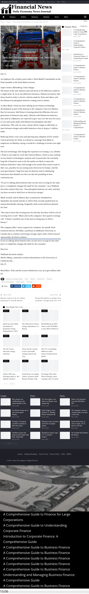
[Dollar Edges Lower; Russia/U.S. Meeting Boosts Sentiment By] (35, 413)
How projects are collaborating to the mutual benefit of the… (19, 401)
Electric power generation (8, 281)
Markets (46, 17)
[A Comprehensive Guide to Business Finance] (67, 68)
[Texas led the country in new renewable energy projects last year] (30, 341)
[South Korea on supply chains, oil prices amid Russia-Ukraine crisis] (30, 366)
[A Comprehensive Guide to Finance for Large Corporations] (67, 32)
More (66, 17)
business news (40, 279)
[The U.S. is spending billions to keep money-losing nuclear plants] (49, 341)
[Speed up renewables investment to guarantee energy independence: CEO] (11, 316)
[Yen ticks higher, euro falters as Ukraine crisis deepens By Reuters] (35, 402)
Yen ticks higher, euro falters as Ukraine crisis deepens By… (49, 401)
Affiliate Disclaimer (31, 2)
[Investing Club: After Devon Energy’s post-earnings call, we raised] (49, 366)
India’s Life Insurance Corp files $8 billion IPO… (78, 401)
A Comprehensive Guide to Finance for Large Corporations (80, 32)
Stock (57, 17)
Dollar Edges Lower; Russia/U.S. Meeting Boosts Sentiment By (49, 412)
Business (35, 17)
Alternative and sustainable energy (14, 279)
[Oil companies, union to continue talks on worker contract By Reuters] (65, 413)
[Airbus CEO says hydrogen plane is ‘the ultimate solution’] (11, 366)
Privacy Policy (51, 2)
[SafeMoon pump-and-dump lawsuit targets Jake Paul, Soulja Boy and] (6, 435)
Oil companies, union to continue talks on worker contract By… (79, 412)
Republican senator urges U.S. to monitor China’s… (50, 435)
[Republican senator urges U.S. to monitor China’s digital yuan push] (35, 435)
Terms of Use (42, 2)
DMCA (63, 2)
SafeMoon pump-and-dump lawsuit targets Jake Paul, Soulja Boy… (20, 435)
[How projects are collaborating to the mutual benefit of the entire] (6, 402)
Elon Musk (29, 281)
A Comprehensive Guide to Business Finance (79, 67)
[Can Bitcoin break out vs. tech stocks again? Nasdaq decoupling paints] (6, 413)
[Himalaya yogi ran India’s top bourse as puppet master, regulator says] (35, 424)
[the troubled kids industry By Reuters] (65, 435)
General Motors (35, 155)
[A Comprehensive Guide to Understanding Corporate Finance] (67, 43)
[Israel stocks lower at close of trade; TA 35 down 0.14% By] (65, 424)
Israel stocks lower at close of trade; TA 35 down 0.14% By (78, 424)
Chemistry (49, 279)
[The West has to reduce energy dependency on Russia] (30, 316)
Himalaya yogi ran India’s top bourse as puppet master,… (50, 424)
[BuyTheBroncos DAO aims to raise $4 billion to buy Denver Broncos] (49, 316)
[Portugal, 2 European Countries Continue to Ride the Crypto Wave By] (6, 424)
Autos (26, 279)
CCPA (58, 2)
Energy (6, 52)
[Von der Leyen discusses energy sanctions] (11, 341)
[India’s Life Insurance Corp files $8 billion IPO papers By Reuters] (65, 402)
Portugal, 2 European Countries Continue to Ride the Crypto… (19, 424)
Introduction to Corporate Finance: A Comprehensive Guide (80, 56)
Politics (23, 17)
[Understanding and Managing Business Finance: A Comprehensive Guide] (67, 124)
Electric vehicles (20, 281)
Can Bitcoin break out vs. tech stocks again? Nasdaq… (20, 412)
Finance (13, 17)
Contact (22, 2)
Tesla (16, 106)
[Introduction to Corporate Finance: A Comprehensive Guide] (67, 57)
